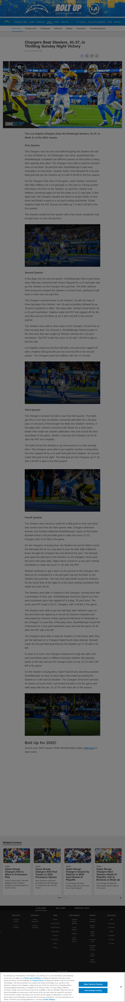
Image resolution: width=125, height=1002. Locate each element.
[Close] (121, 987)
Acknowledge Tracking (93, 990)
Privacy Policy (32, 980)
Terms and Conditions (27, 978)
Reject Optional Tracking (93, 984)
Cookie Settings (14, 999)
